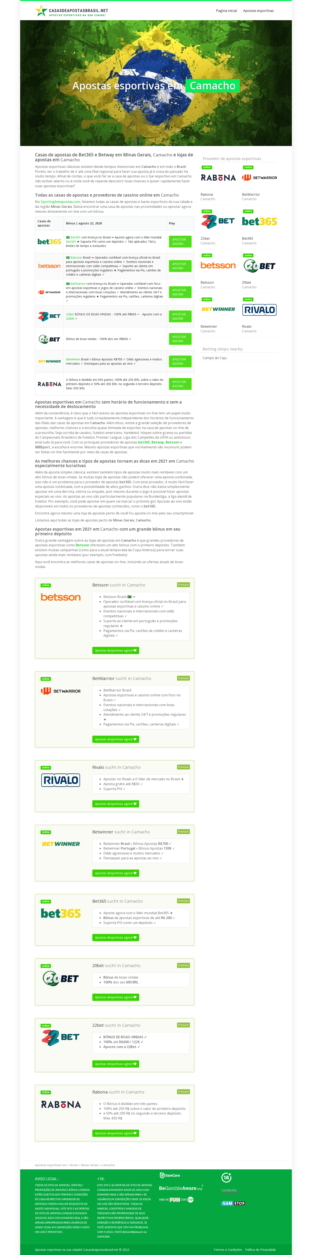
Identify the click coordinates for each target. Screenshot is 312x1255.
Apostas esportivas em (51, 1165)
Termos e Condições (228, 1250)
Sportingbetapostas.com (60, 201)
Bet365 (75, 237)
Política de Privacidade (260, 1250)
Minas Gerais (89, 1165)
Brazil (73, 1165)
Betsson (76, 257)
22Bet (70, 318)
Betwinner (73, 359)
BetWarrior (78, 284)
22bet (70, 314)
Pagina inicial (226, 10)
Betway (158, 442)
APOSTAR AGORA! (179, 241)
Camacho (136, 585)
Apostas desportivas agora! (114, 650)
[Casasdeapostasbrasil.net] (72, 10)
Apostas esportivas (258, 10)
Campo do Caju (215, 358)
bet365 (144, 442)
